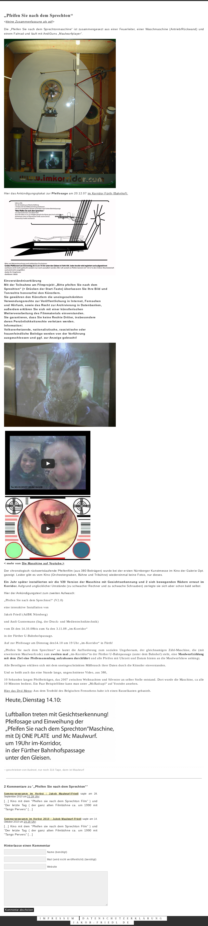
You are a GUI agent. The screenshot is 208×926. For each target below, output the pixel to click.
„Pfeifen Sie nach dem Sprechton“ (38, 15)
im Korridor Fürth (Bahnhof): (108, 193)
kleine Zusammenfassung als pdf (29, 21)
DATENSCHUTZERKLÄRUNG (123, 918)
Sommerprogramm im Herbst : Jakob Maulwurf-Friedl (41, 793)
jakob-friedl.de (102, 922)
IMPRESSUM (58, 918)
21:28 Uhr (33, 796)
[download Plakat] (60, 274)
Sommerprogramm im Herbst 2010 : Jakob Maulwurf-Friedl (42, 819)
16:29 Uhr (30, 821)
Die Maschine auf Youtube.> (43, 563)
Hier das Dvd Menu (17, 690)
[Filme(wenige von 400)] (60, 187)
